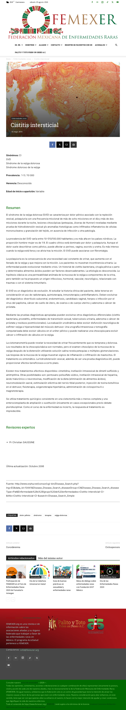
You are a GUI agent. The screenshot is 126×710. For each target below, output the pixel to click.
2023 (9, 577)
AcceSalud (100, 45)
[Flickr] (97, 2)
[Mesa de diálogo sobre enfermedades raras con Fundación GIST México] (86, 571)
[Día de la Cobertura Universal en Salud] (39, 571)
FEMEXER (51, 704)
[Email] (66, 145)
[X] (112, 2)
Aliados (42, 45)
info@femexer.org (29, 649)
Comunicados (35, 577)
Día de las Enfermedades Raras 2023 (109, 584)
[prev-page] (8, 599)
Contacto (55, 45)
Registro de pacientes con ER (78, 45)
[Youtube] (117, 2)
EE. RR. (18, 45)
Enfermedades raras (22, 59)
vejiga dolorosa (61, 515)
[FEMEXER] (63, 22)
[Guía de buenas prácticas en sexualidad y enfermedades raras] (63, 571)
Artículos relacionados (21, 558)
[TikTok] (107, 2)
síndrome (37, 515)
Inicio (8, 59)
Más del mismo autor (50, 558)
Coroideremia (13, 547)
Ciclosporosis (112, 547)
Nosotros (29, 45)
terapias (48, 515)
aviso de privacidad (29, 682)
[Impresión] (74, 145)
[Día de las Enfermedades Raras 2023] (110, 571)
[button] (116, 45)
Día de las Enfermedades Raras (108, 576)
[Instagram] (102, 2)
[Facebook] (92, 2)
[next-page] (13, 599)
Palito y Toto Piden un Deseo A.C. (30, 52)
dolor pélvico (25, 515)
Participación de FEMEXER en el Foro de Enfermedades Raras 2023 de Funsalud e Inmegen (16, 587)
